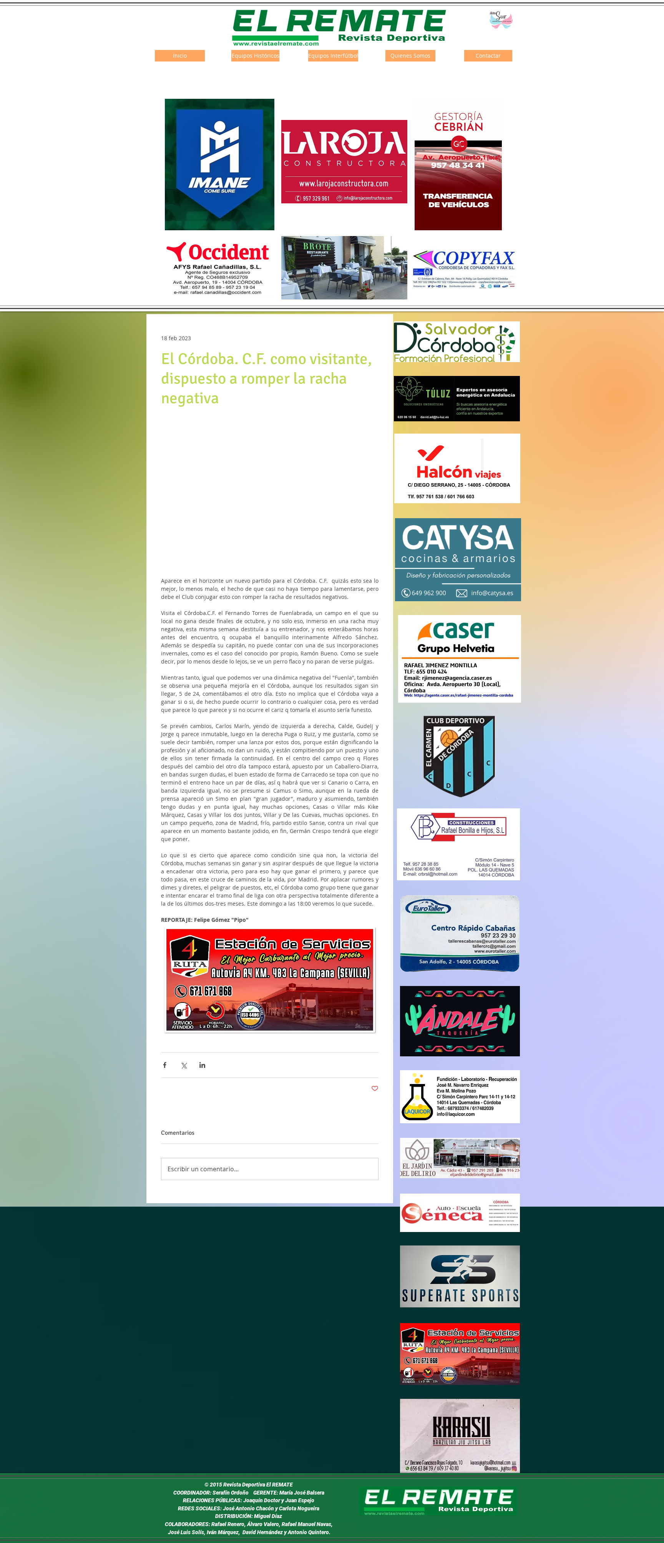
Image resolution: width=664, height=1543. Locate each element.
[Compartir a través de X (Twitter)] (183, 1065)
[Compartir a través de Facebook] (164, 1065)
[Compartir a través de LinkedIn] (202, 1065)
